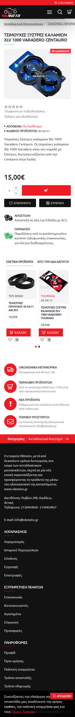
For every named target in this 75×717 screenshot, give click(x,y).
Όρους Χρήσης (23, 711)
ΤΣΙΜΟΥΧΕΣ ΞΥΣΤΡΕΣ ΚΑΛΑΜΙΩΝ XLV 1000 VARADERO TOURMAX (53, 313)
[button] (36, 347)
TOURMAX (48, 296)
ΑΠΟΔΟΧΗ (64, 696)
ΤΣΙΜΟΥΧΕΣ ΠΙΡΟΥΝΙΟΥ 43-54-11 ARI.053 (21, 306)
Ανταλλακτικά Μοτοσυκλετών (23, 24)
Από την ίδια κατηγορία (54, 261)
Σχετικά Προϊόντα (19, 261)
